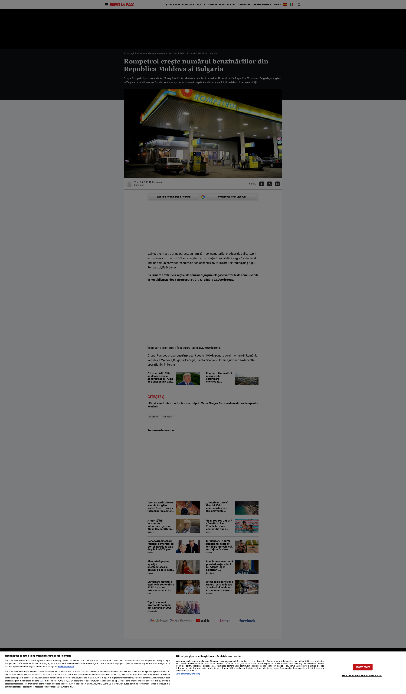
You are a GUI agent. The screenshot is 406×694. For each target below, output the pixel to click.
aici (41, 681)
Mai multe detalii (66, 666)
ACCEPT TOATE (363, 667)
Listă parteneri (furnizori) (188, 674)
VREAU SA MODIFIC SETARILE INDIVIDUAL (362, 675)
